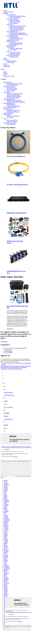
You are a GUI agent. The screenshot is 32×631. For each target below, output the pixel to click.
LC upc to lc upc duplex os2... (16, 156)
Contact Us (6, 65)
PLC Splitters (13, 49)
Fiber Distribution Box (12, 35)
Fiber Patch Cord (11, 41)
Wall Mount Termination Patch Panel (19, 34)
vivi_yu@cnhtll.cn (8, 407)
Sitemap (3, 364)
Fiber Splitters (10, 47)
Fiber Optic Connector (12, 19)
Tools (8, 51)
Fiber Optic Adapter (15, 20)
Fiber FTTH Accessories (13, 55)
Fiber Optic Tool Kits (15, 52)
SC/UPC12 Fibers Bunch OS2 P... (17, 184)
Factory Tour (7, 66)
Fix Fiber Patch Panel (15, 17)
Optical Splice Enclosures (13, 40)
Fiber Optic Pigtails (11, 45)
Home (5, 10)
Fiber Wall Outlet (14, 37)
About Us (6, 59)
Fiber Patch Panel (11, 14)
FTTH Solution (10, 62)
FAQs (5, 58)
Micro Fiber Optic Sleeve (16, 30)
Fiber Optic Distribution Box (15, 368)
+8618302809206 (8, 419)
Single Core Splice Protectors (17, 28)
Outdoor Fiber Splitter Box (16, 38)
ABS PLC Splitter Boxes (16, 48)
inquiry (8, 328)
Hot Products (28, 363)
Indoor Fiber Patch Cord (16, 44)
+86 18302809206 (8, 392)
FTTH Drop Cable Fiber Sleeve (18, 26)
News (5, 63)
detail (11, 328)
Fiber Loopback (14, 23)
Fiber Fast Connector (15, 21)
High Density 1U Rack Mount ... (17, 213)
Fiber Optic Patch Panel (18, 366)
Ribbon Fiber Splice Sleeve (16, 27)
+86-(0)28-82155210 (9, 395)
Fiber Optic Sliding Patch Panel (17, 16)
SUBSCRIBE (4, 341)
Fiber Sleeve (10, 24)
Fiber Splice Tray (14, 56)
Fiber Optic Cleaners (15, 54)
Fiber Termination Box (12, 31)
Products (6, 13)
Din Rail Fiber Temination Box (17, 33)
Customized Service (9, 12)
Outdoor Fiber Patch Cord (16, 42)
